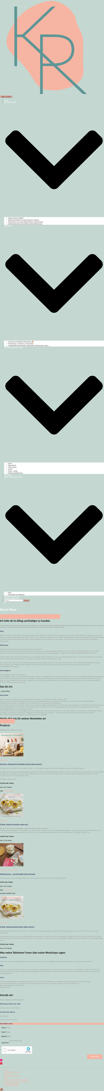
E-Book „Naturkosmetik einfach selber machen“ (17, 927)
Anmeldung (7, 721)
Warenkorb (12, 465)
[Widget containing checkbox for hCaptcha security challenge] (17, 1050)
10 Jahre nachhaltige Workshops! (45, 616)
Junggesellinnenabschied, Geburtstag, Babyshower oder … (28, 345)
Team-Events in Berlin (15, 218)
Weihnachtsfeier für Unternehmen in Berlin (23, 220)
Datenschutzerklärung (12, 1072)
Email (4, 1032)
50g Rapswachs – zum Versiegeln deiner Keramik (17, 874)
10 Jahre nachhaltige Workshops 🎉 (21, 341)
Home (6, 100)
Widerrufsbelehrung (15, 473)
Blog (9, 592)
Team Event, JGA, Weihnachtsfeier (16, 1080)
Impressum (8, 1074)
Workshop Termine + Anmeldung (15, 616)
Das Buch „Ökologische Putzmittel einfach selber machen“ (21, 764)
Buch (1, 760)
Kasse (10, 469)
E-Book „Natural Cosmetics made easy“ (14, 824)
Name (4, 1028)
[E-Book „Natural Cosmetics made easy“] (11, 816)
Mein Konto (12, 467)
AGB (5, 1070)
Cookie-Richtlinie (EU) (12, 596)
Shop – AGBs (12, 471)
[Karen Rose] (48, 94)
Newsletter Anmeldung (16, 594)
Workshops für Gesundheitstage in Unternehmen (25, 222)
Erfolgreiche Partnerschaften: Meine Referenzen (25, 224)
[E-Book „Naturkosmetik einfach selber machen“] (11, 919)
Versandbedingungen (11, 1083)
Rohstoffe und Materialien (11, 870)
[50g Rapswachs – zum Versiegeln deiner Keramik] (11, 866)
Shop (10, 463)
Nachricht (6, 1043)
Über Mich (8, 475)
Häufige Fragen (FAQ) (11, 598)
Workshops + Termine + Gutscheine (20, 343)
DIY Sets (5, 760)
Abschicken (94, 1056)
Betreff (4, 1036)
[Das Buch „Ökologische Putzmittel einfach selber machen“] (11, 756)
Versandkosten (8, 791)
